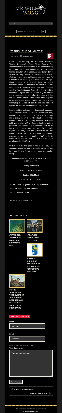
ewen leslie (17, 185)
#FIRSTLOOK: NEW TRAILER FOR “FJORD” (33, 237)
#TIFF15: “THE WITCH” (39, 393)
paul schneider (32, 188)
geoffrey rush (30, 185)
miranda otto (44, 185)
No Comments (28, 56)
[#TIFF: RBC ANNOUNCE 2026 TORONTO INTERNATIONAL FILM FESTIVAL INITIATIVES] (34, 250)
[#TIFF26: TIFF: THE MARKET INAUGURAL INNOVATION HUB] (16, 226)
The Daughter (18, 192)
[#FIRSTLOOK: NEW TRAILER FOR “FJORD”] (34, 226)
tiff (28, 192)
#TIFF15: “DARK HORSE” (24, 389)
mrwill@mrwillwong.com (31, 411)
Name (12, 321)
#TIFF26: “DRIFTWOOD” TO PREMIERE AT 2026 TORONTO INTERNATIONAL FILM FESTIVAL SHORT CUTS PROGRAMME (16, 298)
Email (12, 334)
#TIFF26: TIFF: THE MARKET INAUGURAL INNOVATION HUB (15, 240)
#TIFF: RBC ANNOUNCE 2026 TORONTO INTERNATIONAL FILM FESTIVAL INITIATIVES (34, 265)
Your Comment (16, 348)
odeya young (17, 188)
